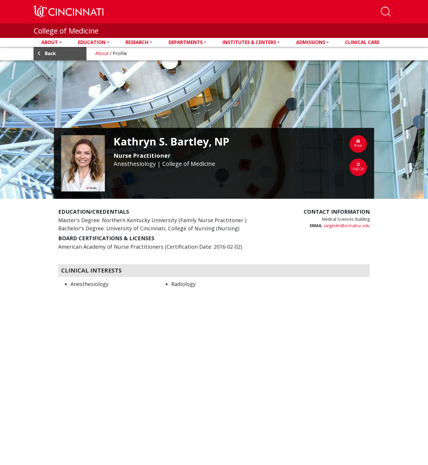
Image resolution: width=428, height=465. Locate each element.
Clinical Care (362, 42)
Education (92, 42)
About (49, 42)
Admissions (310, 42)
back (50, 53)
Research (136, 42)
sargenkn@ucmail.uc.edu (346, 225)
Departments (186, 42)
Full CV (358, 168)
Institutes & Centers (249, 42)
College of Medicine (65, 31)
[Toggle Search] (386, 11)
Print (358, 145)
